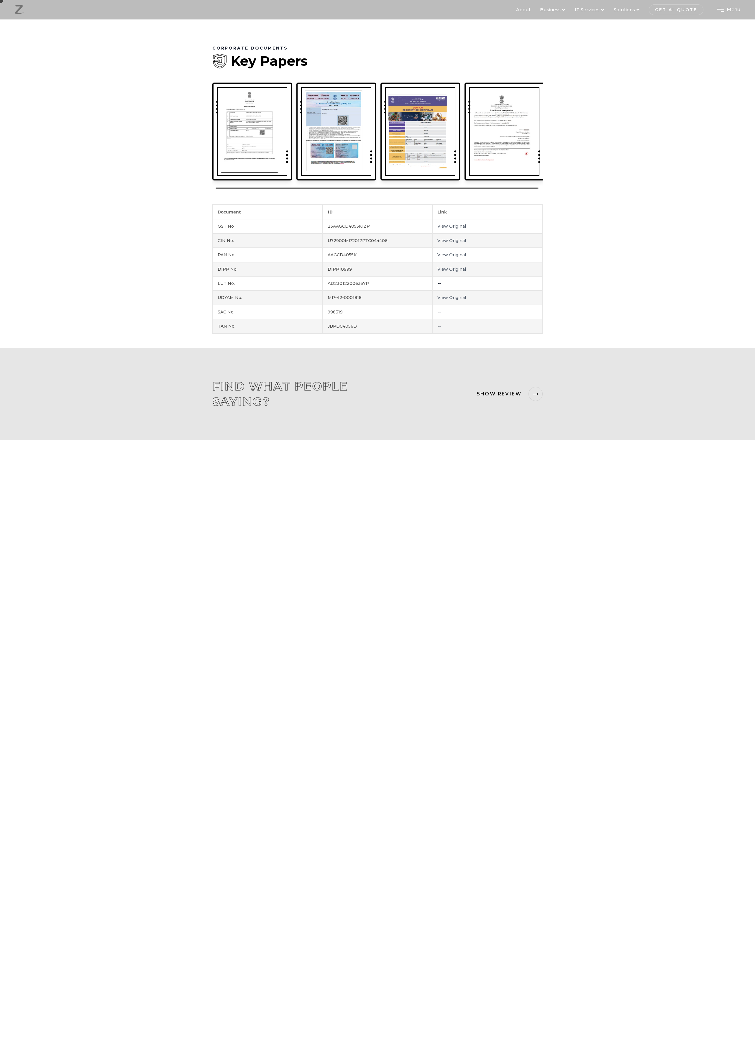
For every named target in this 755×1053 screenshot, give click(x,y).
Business (550, 9)
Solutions (624, 9)
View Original (451, 226)
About (523, 9)
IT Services (587, 9)
